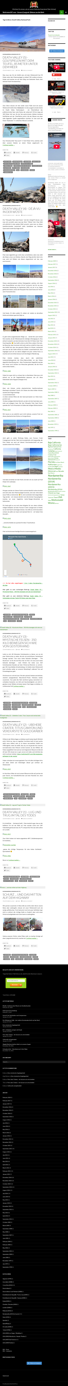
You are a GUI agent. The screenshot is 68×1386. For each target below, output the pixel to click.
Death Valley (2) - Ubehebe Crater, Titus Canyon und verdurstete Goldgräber (23, 728)
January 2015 (51, 338)
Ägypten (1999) (7, 1278)
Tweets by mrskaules (54, 35)
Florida (51, 462)
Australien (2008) (7, 1282)
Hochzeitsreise (18, 616)
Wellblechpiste (32, 707)
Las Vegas (55, 466)
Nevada (33, 794)
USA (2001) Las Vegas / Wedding (12, 1333)
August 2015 (51, 315)
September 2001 (52, 414)
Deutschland (51, 458)
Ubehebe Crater (8, 798)
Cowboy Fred (52, 455)
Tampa (62, 495)
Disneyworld (51, 459)
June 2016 (51, 290)
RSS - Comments (7, 1351)
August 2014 (51, 354)
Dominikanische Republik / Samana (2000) (14, 1298)
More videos (52, 249)
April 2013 (51, 379)
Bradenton (50, 449)
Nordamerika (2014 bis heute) (11, 54)
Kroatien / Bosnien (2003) (10, 1304)
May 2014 (50, 363)
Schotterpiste (17, 707)
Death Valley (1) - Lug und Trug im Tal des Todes (22, 813)
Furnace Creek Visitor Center (22, 165)
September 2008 (52, 392)
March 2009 (51, 389)
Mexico (51, 468)
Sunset (58, 495)
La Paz (50, 466)
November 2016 (52, 273)
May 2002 (50, 411)
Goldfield (33, 954)
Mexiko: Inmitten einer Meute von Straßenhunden (17, 1006)
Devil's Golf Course (27, 163)
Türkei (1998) (6, 1330)
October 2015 (52, 309)
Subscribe (58, 74)
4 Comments (26, 649)
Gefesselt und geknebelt (10, 1039)
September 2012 (52, 382)
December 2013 (52, 370)
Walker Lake (19, 959)
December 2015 (52, 302)
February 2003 (52, 408)
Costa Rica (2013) (53, 453)
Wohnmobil (24, 170)
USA (18, 170)
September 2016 (52, 280)
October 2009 (52, 386)
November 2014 (52, 344)
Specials (5, 1320)
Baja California (54, 442)
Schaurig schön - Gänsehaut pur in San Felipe (15, 1049)
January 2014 (51, 366)
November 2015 (52, 306)
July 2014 (50, 357)
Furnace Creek (8, 165)
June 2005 (51, 402)
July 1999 (50, 427)
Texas (56, 497)
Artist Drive (7, 161)
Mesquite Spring (35, 876)
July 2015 (50, 318)
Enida (18, 70)
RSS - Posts (6, 1349)
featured (58, 459)
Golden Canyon (37, 165)
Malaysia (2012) (7, 1310)
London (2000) (7, 1307)
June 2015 (51, 322)
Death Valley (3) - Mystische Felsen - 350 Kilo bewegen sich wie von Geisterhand (20, 641)
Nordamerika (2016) (55, 489)
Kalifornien (7, 168)
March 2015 (51, 331)
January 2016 (51, 299)
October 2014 (52, 347)
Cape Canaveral (58, 451)
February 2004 (52, 405)
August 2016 (51, 283)
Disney (56, 458)
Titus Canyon (30, 796)
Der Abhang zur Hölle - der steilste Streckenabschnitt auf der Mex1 (21, 1020)
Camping (51, 451)
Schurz (35, 956)
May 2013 (50, 376)
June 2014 (51, 360)
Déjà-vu (32, 614)
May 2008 (50, 395)
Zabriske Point (8, 172)
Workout (57, 503)
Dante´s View (36, 161)
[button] (59, 79)
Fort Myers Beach (59, 462)
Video (49, 500)
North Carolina (61, 491)
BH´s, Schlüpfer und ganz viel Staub (12, 1030)
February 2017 (52, 264)
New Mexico (51, 473)
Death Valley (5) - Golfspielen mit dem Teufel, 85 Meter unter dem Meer (20, 62)
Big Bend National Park (54, 447)
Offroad (37, 704)
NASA (57, 471)
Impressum (6, 1375)
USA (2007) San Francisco (10, 1339)
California (27, 161)
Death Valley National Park (11, 163)
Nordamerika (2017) (53, 491)
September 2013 (52, 373)
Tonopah (6, 959)
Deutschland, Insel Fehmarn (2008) (12, 1291)
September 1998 (52, 430)
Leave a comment (27, 70)
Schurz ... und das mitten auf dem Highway (22, 896)
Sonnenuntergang (52, 495)
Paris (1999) (6, 1317)
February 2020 (52, 261)
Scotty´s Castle (8, 880)
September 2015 (52, 312)
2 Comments (26, 734)
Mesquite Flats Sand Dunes (11, 618)
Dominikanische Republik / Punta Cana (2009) (15, 1294)
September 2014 (52, 350)
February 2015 (52, 334)
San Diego (57, 493)
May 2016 (50, 293)
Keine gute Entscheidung (10, 1010)
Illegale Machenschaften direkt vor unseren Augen (17, 1044)
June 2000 (51, 421)
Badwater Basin (17, 161)
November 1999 (52, 424)
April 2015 (51, 328)
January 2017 (51, 267)
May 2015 (50, 325)
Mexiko (58, 468)
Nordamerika (25, 168)
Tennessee (50, 497)
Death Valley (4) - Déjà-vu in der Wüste (21, 210)
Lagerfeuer (59, 464)
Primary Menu (66, 12)
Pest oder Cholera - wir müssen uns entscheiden (16, 1034)
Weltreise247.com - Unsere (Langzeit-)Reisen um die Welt (23, 12)
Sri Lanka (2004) (7, 1326)
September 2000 (52, 418)
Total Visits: (6, 995)
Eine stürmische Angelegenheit (11, 1025)
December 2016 (52, 270)
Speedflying (6, 1323)
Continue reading (9, 145)
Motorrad (16, 168)
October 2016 (52, 277)
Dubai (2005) (6, 1301)
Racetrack (7, 707)
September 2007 (52, 398)
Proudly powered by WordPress (10, 1383)
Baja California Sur (55, 445)
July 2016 (50, 286)
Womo (32, 170)
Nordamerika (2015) (9, 170)
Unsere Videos (57, 120)
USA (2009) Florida (8, 1342)
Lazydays (61, 466)
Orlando (50, 493)
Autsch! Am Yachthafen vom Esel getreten (14, 1015)
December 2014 (52, 341)
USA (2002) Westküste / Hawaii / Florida (14, 1336)
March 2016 (51, 296)
